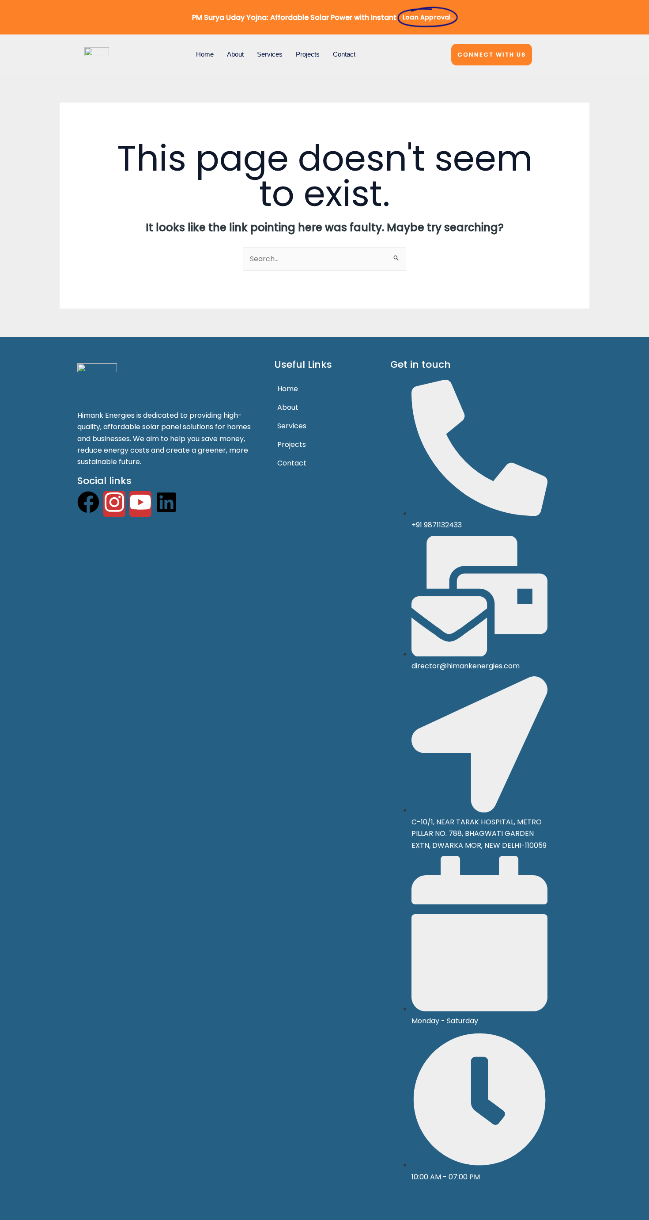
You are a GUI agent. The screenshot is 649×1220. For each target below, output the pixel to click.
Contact (344, 54)
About (235, 54)
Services (270, 54)
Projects (308, 54)
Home (205, 54)
